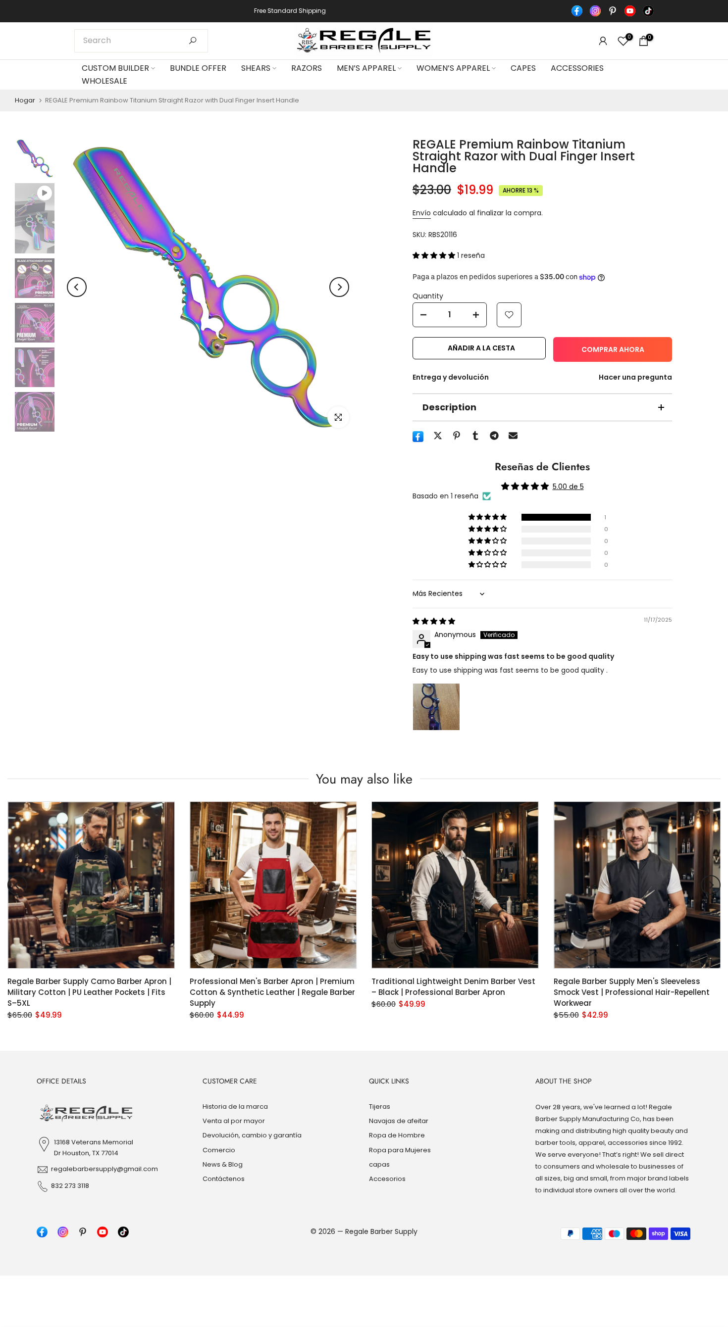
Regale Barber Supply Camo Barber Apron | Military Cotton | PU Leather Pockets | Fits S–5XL (89, 992)
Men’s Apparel (366, 68)
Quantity (428, 296)
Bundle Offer (198, 68)
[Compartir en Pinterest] (456, 435)
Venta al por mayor (234, 1121)
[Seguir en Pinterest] (612, 11)
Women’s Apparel (453, 68)
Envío (422, 213)
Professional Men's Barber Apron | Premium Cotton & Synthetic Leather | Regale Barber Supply (272, 992)
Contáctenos (224, 1178)
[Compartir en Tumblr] (475, 435)
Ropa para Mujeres (400, 1150)
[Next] (339, 287)
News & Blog (223, 1164)
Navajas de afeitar (398, 1121)
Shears (255, 68)
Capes (523, 68)
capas (379, 1164)
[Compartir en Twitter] (437, 435)
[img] (434, 621)
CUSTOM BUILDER (115, 68)
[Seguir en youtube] (629, 11)
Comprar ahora (612, 349)
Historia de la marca (235, 1106)
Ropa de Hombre (397, 1135)
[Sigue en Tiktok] (648, 11)
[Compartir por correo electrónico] (513, 435)
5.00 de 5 (568, 486)
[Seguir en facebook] (577, 11)
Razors (306, 68)
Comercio (219, 1150)
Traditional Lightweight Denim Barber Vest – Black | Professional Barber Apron (453, 986)
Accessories (577, 68)
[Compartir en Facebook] (418, 436)
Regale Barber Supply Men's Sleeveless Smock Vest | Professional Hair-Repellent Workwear (632, 992)
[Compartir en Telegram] (494, 435)
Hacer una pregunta (635, 377)
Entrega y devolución (451, 377)
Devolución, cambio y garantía (252, 1135)
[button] (435, 255)
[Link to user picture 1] (436, 707)
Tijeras (379, 1106)
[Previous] (77, 287)
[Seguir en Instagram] (595, 11)
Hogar (25, 100)
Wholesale (104, 81)
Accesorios (387, 1178)
